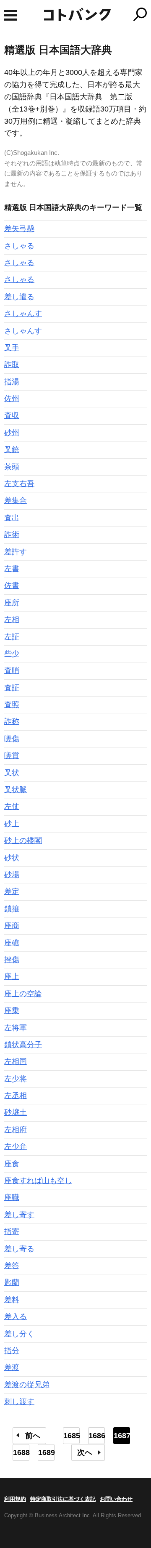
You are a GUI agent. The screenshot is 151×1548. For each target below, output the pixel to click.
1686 (97, 1435)
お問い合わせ (116, 1499)
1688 (21, 1452)
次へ (84, 1452)
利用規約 (15, 1499)
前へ (32, 1435)
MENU (10, 15)
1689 (46, 1452)
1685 (71, 1435)
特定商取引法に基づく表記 (63, 1499)
